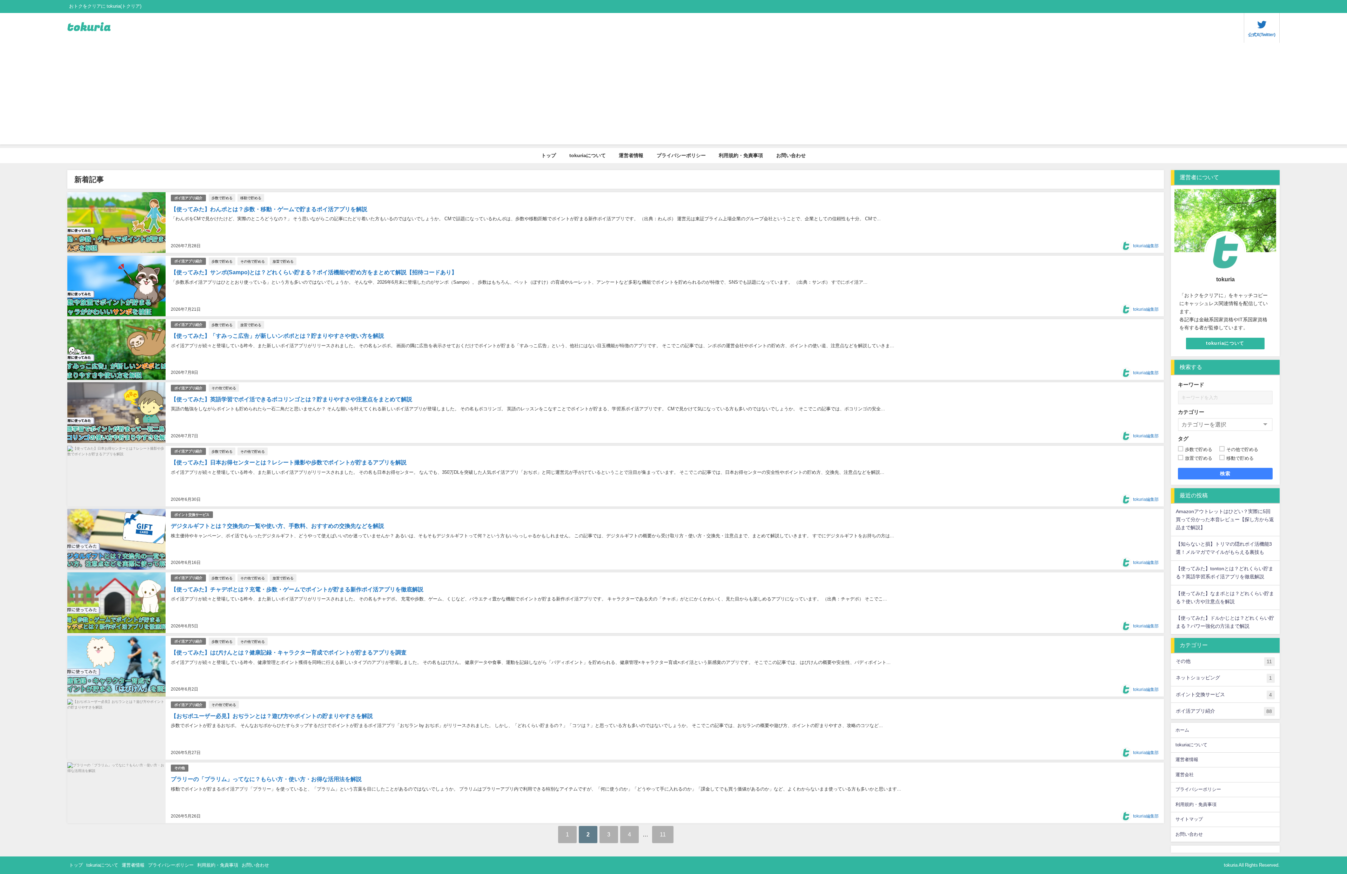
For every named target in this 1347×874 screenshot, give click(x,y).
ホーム (1182, 730)
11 (663, 834)
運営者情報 (631, 155)
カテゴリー (1191, 412)
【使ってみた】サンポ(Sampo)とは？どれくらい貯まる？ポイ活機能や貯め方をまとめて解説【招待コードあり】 (314, 272)
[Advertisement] (673, 95)
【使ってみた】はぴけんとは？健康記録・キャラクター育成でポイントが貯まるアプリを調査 (289, 652)
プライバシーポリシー (681, 155)
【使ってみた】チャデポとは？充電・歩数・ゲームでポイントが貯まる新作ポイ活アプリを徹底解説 (297, 589)
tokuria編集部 (1146, 246)
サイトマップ (1189, 819)
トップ (548, 155)
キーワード (1191, 384)
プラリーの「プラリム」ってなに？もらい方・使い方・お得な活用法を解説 (266, 779)
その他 (179, 767)
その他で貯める (252, 261)
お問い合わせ (791, 155)
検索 (1225, 473)
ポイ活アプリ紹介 (188, 198)
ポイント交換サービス (191, 514)
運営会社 (1184, 774)
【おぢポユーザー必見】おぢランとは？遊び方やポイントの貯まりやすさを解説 (272, 716)
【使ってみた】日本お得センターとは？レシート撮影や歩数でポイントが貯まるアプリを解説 (289, 462)
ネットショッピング (1224, 677)
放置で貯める (283, 261)
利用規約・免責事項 (741, 155)
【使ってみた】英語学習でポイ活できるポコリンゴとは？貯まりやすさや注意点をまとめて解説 (291, 399)
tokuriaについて (587, 155)
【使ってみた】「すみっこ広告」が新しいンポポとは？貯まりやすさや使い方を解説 (277, 335)
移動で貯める (250, 198)
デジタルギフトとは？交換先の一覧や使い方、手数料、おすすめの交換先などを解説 (277, 526)
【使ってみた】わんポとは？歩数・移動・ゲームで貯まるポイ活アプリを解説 (269, 209)
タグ (1183, 438)
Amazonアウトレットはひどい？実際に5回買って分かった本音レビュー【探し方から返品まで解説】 (1225, 519)
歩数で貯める (222, 198)
